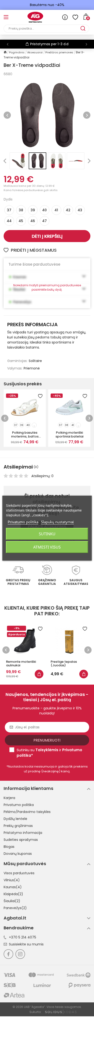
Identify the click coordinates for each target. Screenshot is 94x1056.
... (34, 425)
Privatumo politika (19, 804)
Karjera (9, 797)
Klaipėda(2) (13, 894)
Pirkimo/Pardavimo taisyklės (27, 811)
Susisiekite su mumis (26, 944)
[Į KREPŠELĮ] (25, 674)
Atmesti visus (47, 547)
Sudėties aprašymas (21, 839)
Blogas (9, 846)
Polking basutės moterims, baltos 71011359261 (25, 434)
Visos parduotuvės (19, 873)
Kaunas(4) (13, 887)
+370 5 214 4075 (22, 937)
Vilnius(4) (12, 880)
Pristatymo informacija (23, 832)
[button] (86, 44)
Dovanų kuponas (18, 853)
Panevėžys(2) (15, 908)
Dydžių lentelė (15, 818)
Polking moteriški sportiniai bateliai (69, 434)
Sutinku (47, 534)
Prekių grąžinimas (18, 825)
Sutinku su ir (49, 752)
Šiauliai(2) (12, 901)
